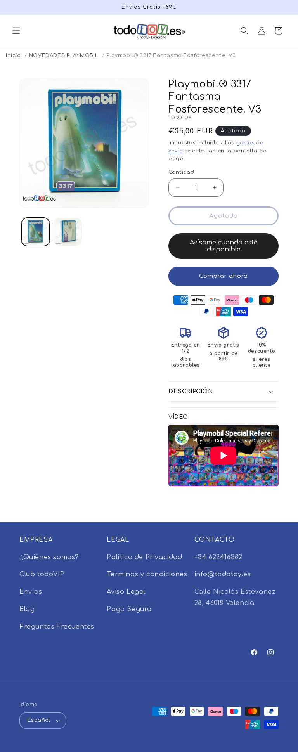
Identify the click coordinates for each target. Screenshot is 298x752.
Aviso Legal (126, 591)
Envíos (30, 591)
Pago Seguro (129, 609)
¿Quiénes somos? (49, 557)
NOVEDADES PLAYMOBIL (63, 55)
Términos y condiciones (147, 574)
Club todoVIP (41, 574)
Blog (27, 609)
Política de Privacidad (144, 557)
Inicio (13, 55)
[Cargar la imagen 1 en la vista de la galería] (35, 232)
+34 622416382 (218, 557)
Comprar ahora (223, 276)
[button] (16, 30)
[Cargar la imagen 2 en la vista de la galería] (68, 232)
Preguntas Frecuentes (56, 626)
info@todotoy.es (222, 574)
